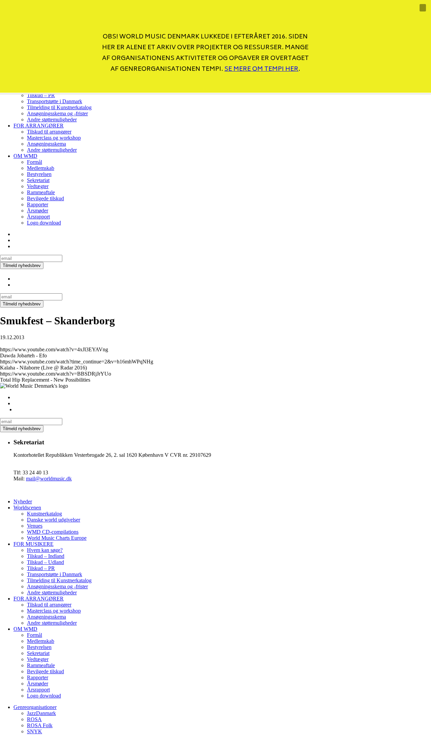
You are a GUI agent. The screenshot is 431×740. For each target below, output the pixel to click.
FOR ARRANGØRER (38, 125)
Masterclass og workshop (54, 138)
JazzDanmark (41, 713)
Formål (34, 162)
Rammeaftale (41, 192)
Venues (34, 526)
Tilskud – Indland (45, 556)
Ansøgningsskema (46, 144)
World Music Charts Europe (57, 538)
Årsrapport (38, 216)
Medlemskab (40, 168)
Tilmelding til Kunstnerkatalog (59, 107)
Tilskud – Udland (45, 562)
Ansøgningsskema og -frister (57, 113)
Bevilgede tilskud (45, 198)
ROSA (34, 719)
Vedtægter (37, 186)
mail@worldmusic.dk (49, 478)
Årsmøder (37, 210)
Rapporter (37, 204)
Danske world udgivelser (53, 520)
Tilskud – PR (41, 568)
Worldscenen (27, 507)
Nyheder (22, 501)
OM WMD (25, 156)
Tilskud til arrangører (49, 132)
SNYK (34, 731)
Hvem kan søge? (45, 550)
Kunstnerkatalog (44, 513)
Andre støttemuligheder (52, 119)
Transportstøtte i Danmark (54, 574)
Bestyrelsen (39, 174)
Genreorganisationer (35, 707)
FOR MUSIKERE (33, 544)
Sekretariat (38, 180)
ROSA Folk (40, 725)
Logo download (44, 223)
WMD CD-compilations (52, 532)
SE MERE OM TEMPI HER (261, 69)
